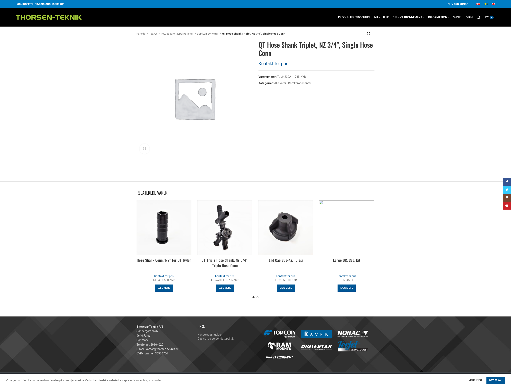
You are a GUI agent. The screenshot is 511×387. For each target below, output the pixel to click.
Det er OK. (495, 380)
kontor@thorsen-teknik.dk (162, 349)
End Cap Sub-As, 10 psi (286, 260)
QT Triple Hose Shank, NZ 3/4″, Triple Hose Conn (224, 262)
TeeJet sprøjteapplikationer (177, 33)
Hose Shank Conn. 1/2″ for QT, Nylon (164, 260)
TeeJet (153, 33)
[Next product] (372, 34)
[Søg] (479, 17)
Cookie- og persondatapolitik (216, 338)
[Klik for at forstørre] (145, 149)
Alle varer (280, 83)
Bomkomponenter (208, 33)
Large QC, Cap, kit (346, 260)
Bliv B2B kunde (458, 4)
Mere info (475, 380)
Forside (141, 33)
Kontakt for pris (273, 63)
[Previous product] (364, 34)
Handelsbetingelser (210, 334)
